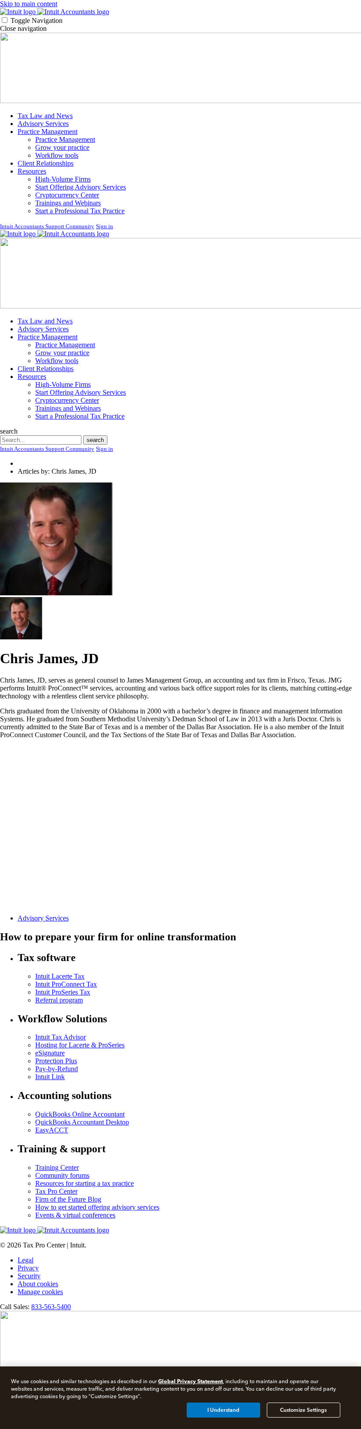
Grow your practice (62, 147)
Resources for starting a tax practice (84, 1183)
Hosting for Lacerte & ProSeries (80, 1045)
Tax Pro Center (56, 1191)
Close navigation (23, 28)
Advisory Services (43, 123)
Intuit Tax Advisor (60, 1037)
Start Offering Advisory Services (80, 187)
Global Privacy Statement (190, 1381)
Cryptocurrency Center (67, 195)
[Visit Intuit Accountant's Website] (73, 11)
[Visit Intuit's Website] (18, 11)
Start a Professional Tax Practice (80, 211)
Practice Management (47, 131)
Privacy (28, 1268)
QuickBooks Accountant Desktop (82, 1122)
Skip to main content (28, 3)
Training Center (57, 1167)
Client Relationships (46, 163)
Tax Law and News (45, 115)
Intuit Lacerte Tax (60, 976)
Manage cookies (40, 1291)
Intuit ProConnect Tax (66, 984)
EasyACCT (51, 1130)
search (9, 431)
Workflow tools (56, 155)
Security (29, 1276)
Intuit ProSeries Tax (62, 992)
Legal (25, 1260)
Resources (32, 171)
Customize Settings (303, 1410)
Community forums (62, 1175)
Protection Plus (56, 1061)
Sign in (104, 226)
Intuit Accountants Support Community (47, 226)
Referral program (59, 1000)
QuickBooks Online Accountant (80, 1114)
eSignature (50, 1053)
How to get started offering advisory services (97, 1207)
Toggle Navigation (37, 20)
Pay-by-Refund (56, 1069)
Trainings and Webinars (68, 203)
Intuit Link (50, 1076)
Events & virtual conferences (75, 1215)
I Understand (223, 1410)
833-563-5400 (51, 1306)
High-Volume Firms (63, 179)
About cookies (38, 1284)
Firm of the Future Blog (68, 1199)
